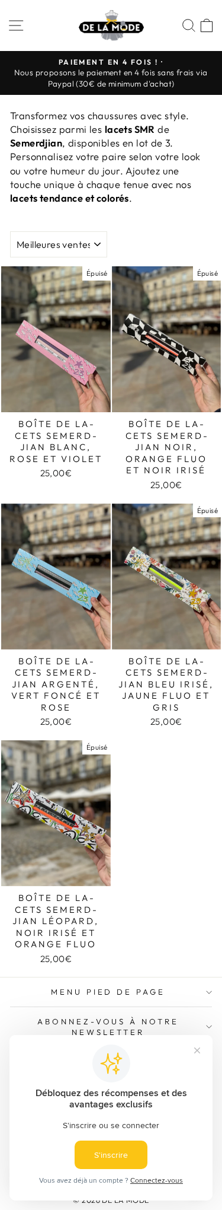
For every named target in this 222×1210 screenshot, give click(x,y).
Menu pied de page (108, 991)
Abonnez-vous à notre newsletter (108, 1027)
